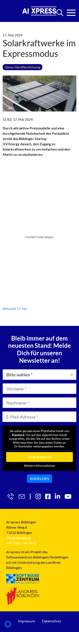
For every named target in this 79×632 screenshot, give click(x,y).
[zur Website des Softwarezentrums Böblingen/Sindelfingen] (22, 579)
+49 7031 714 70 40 (21, 543)
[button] (8, 624)
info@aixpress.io (18, 538)
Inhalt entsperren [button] (39, 457)
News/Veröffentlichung (22, 67)
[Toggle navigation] (71, 11)
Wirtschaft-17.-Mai (15, 309)
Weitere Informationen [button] (39, 465)
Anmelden (39, 478)
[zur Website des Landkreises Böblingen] (22, 596)
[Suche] (60, 12)
